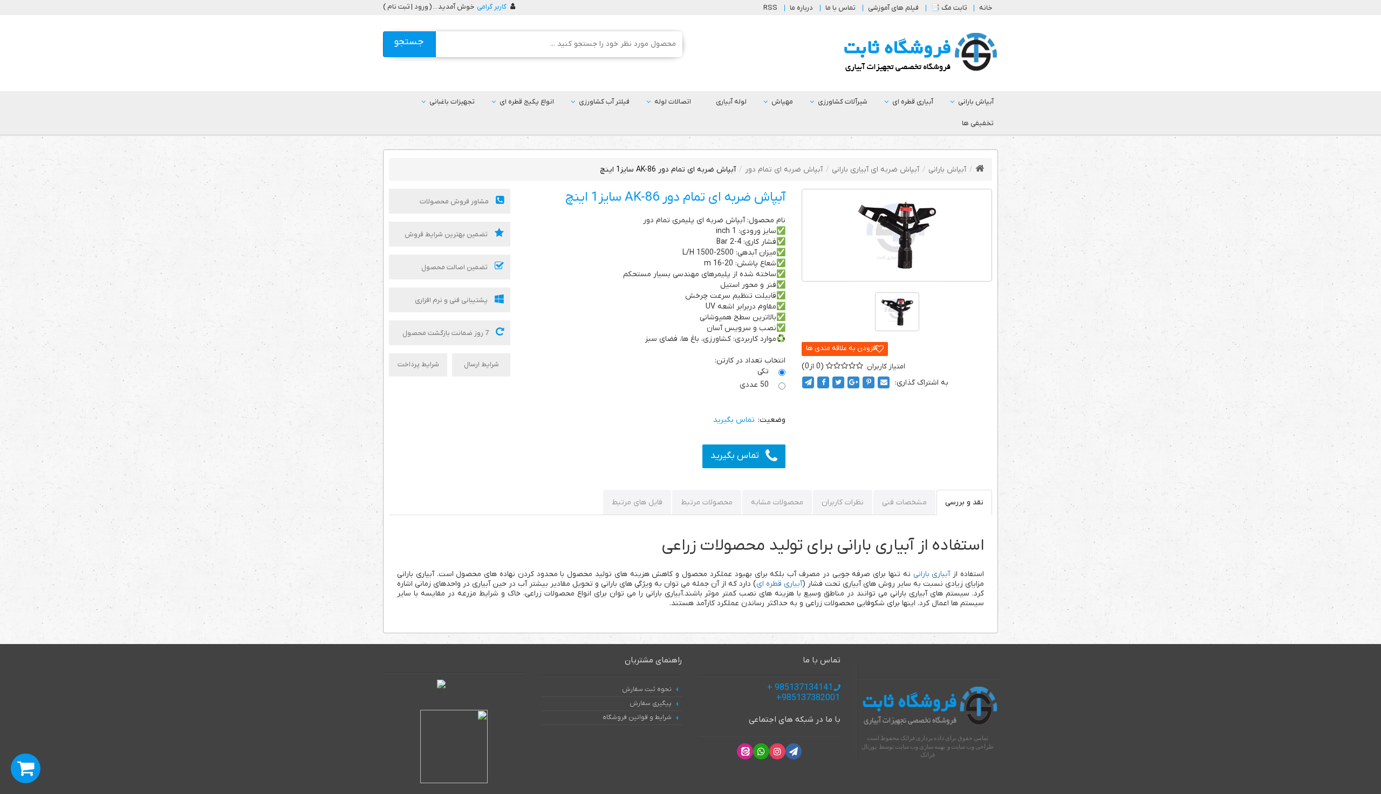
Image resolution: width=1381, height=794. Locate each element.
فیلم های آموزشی (893, 7)
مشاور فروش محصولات (455, 201)
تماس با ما (840, 7)
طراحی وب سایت (972, 746)
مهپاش (782, 101)
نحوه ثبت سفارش (647, 689)
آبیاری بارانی (932, 574)
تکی (764, 371)
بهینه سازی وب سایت (920, 746)
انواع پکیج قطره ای (527, 101)
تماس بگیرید (734, 456)
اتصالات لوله (672, 101)
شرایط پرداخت (418, 364)
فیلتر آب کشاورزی (604, 101)
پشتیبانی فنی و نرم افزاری (452, 300)
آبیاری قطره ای (912, 101)
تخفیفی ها (978, 123)
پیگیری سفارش (651, 703)
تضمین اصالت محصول (455, 267)
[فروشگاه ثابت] (918, 52)
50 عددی (755, 385)
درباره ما (801, 7)
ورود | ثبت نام (407, 6)
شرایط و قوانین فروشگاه (637, 717)
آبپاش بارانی (976, 101)
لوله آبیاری (731, 101)
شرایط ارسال (481, 364)
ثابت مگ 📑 (949, 7)
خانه (986, 7)
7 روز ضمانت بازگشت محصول (446, 333)
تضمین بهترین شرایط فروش (447, 234)
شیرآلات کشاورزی (842, 101)
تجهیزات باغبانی (452, 101)
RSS (770, 7)
